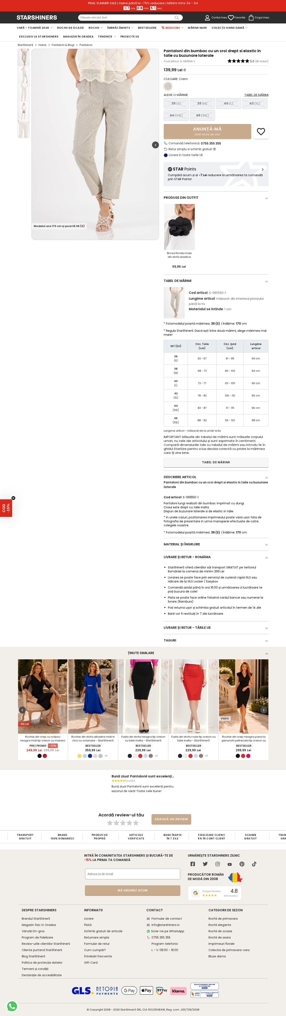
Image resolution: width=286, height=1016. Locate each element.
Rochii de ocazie (220, 931)
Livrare (89, 919)
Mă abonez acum (133, 890)
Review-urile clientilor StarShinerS (46, 944)
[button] (6, 508)
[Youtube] (229, 864)
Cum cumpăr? (95, 950)
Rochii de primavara (223, 919)
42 (254, 103)
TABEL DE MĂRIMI (216, 462)
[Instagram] (217, 864)
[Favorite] (231, 18)
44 (176, 115)
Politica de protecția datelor (42, 962)
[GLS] (83, 993)
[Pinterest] (242, 864)
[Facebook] (192, 864)
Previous (22, 710)
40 (228, 103)
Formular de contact (167, 919)
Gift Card (91, 962)
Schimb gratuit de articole (103, 931)
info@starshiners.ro (166, 925)
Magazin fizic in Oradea (39, 925)
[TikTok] (254, 864)
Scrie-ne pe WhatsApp (167, 931)
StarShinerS (25, 45)
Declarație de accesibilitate (42, 975)
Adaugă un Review (171, 819)
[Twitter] (205, 864)
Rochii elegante (220, 925)
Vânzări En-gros (33, 931)
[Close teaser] (13, 498)
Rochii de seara (220, 937)
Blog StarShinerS (33, 956)
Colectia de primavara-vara (229, 950)
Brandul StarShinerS (36, 919)
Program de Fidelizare (37, 937)
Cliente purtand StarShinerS (42, 950)
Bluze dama (217, 956)
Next (155, 145)
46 (202, 115)
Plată (87, 925)
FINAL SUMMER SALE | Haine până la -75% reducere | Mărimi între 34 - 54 (143, 3)
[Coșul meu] (251, 18)
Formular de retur (97, 944)
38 (202, 103)
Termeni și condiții (35, 969)
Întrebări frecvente (98, 956)
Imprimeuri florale (221, 944)
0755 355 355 (211, 143)
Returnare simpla (96, 937)
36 (176, 103)
